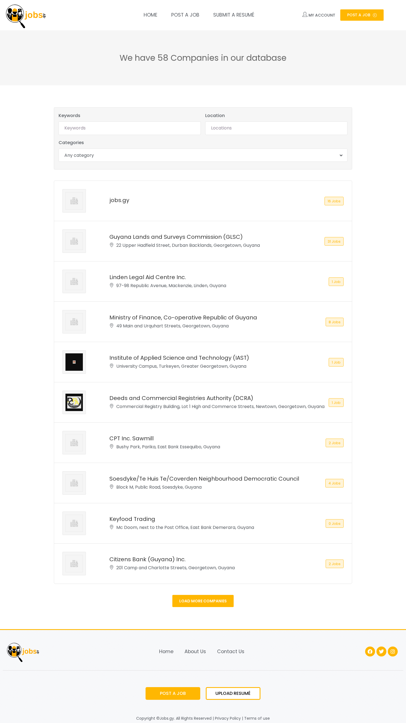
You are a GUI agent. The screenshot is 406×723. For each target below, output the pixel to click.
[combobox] (203, 155)
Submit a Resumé (233, 15)
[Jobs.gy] (25, 15)
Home (150, 15)
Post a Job (185, 15)
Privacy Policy (228, 718)
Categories (71, 142)
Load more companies (203, 601)
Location (215, 115)
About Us (195, 651)
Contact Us (230, 651)
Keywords (69, 115)
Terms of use (257, 718)
